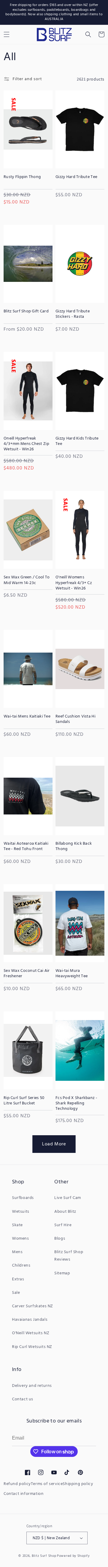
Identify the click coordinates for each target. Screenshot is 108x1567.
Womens (20, 1238)
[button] (88, 34)
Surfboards (23, 1197)
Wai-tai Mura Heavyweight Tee (72, 973)
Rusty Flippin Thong (22, 177)
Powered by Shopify (73, 1556)
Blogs (59, 1238)
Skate (17, 1225)
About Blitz (65, 1211)
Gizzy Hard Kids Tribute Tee (77, 441)
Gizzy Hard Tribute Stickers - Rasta (73, 314)
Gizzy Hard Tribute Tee (76, 177)
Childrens (21, 1265)
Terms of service (47, 1484)
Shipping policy (78, 1484)
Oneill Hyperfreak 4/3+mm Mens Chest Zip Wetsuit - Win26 (26, 444)
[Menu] (6, 34)
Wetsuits (20, 1211)
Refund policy (17, 1484)
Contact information (24, 1493)
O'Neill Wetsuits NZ (30, 1333)
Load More (54, 1144)
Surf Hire (62, 1225)
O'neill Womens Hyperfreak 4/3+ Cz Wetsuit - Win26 (74, 583)
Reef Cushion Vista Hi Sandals (75, 719)
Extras (18, 1279)
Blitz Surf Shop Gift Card (26, 311)
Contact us (22, 1399)
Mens (17, 1252)
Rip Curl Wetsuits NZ (32, 1346)
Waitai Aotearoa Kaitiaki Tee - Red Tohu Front (26, 846)
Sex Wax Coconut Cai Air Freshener (27, 973)
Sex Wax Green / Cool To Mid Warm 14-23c (27, 580)
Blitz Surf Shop (44, 1556)
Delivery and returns (32, 1385)
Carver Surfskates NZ (32, 1306)
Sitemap (62, 1273)
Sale (16, 1292)
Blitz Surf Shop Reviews (68, 1256)
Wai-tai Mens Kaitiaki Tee (27, 716)
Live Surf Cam (67, 1197)
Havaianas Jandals (29, 1319)
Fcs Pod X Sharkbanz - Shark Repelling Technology (76, 1103)
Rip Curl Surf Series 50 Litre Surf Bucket (24, 1100)
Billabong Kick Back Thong (74, 846)
